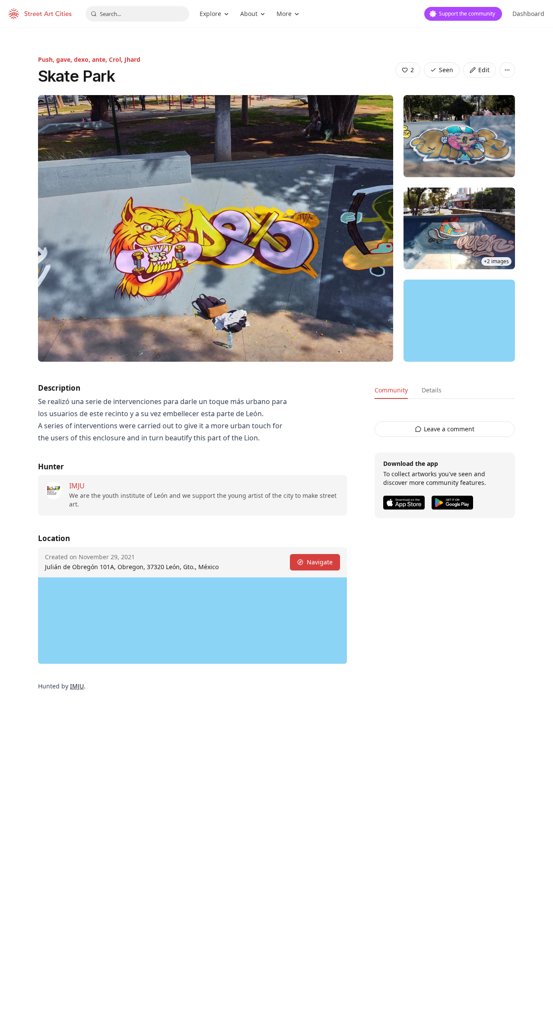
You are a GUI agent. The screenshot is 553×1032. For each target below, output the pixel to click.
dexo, (83, 59)
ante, (100, 59)
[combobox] (137, 14)
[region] (459, 321)
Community (391, 390)
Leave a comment (449, 429)
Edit (483, 70)
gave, (65, 59)
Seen (446, 70)
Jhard (132, 59)
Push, (47, 59)
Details (432, 390)
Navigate (320, 562)
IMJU (77, 486)
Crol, (116, 59)
